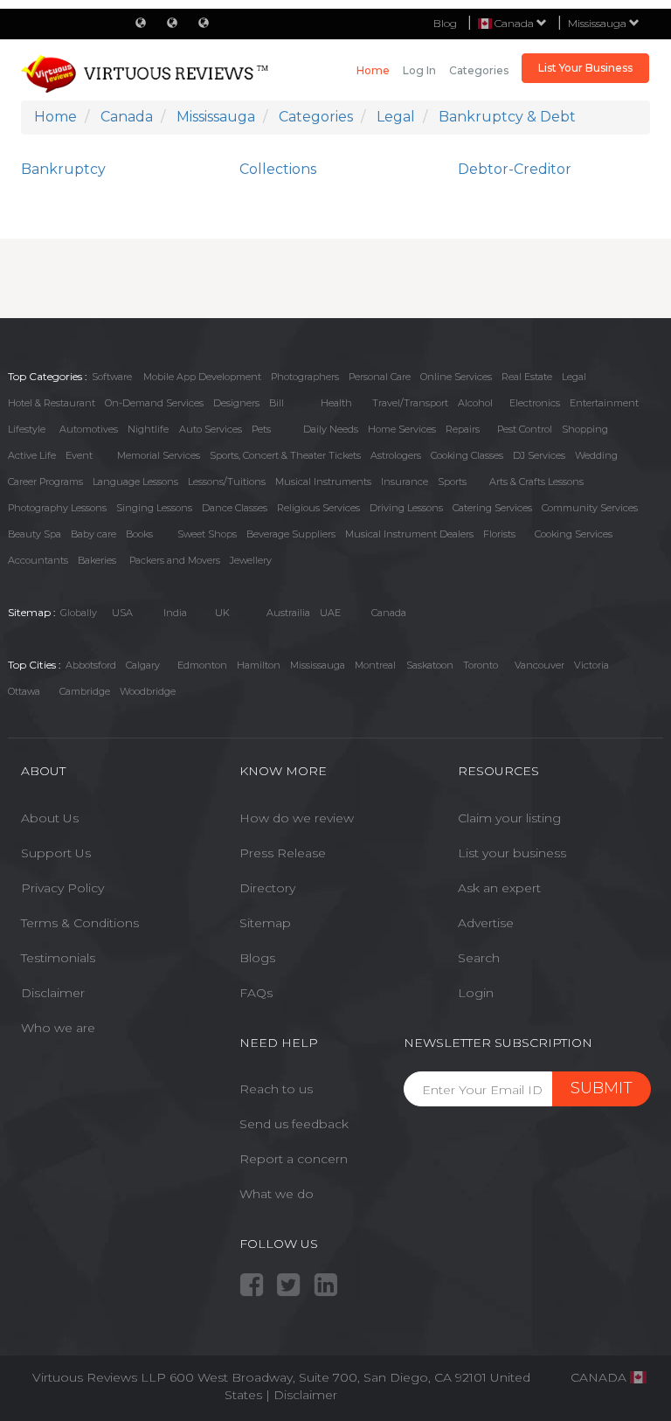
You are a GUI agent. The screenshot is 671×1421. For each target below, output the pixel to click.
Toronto (480, 665)
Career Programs (45, 481)
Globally (78, 613)
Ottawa (24, 691)
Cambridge (84, 691)
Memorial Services (158, 455)
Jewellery (251, 560)
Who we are (58, 1028)
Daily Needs (330, 429)
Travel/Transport (410, 403)
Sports (452, 481)
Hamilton (258, 665)
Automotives (88, 429)
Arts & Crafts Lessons (536, 481)
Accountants (38, 560)
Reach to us (276, 1089)
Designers (236, 403)
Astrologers (395, 455)
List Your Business (585, 67)
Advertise (486, 923)
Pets (261, 429)
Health (336, 403)
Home (373, 70)
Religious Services (318, 508)
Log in (419, 70)
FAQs (256, 993)
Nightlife (148, 429)
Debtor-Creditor (514, 169)
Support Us (56, 853)
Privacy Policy (62, 888)
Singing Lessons (154, 508)
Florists (499, 534)
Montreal (375, 665)
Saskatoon (429, 665)
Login (476, 993)
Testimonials (58, 958)
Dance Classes (234, 508)
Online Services (456, 377)
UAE (330, 613)
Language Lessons (135, 481)
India (175, 613)
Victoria (591, 665)
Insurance (404, 481)
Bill (276, 403)
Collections (277, 169)
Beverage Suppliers (291, 534)
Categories (478, 70)
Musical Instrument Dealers (409, 534)
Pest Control (524, 429)
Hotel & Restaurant (51, 403)
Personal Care (380, 377)
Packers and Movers (174, 560)
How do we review (296, 818)
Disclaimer (53, 993)
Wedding (596, 455)
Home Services (402, 429)
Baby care (93, 534)
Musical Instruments (323, 481)
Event (79, 455)
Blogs (257, 958)
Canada (388, 613)
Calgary (143, 665)
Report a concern (293, 1159)
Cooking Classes (467, 455)
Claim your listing (509, 818)
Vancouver (539, 665)
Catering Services (492, 508)
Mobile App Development (202, 377)
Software (112, 377)
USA (122, 613)
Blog (445, 23)
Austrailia (288, 613)
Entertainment (604, 403)
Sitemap (265, 923)
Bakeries (97, 560)
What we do (276, 1194)
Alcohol (475, 403)
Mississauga (598, 23)
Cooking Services (573, 534)
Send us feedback (294, 1124)
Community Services (590, 508)
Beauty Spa (34, 534)
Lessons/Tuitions (227, 481)
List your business (512, 853)
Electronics (534, 403)
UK (222, 613)
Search (479, 958)
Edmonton (202, 665)
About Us (50, 818)
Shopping (585, 429)
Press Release (282, 853)
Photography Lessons (57, 508)
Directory (267, 888)
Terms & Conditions (80, 923)
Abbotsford (91, 665)
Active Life (32, 455)
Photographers (305, 377)
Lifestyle (26, 429)
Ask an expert (499, 888)
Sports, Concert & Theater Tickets (285, 455)
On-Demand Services (154, 403)
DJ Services (539, 455)
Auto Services (210, 429)
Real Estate (527, 377)
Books (139, 534)
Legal (574, 377)
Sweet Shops (207, 534)
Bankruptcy (63, 169)
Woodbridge (148, 691)
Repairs (463, 429)
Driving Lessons (406, 508)
